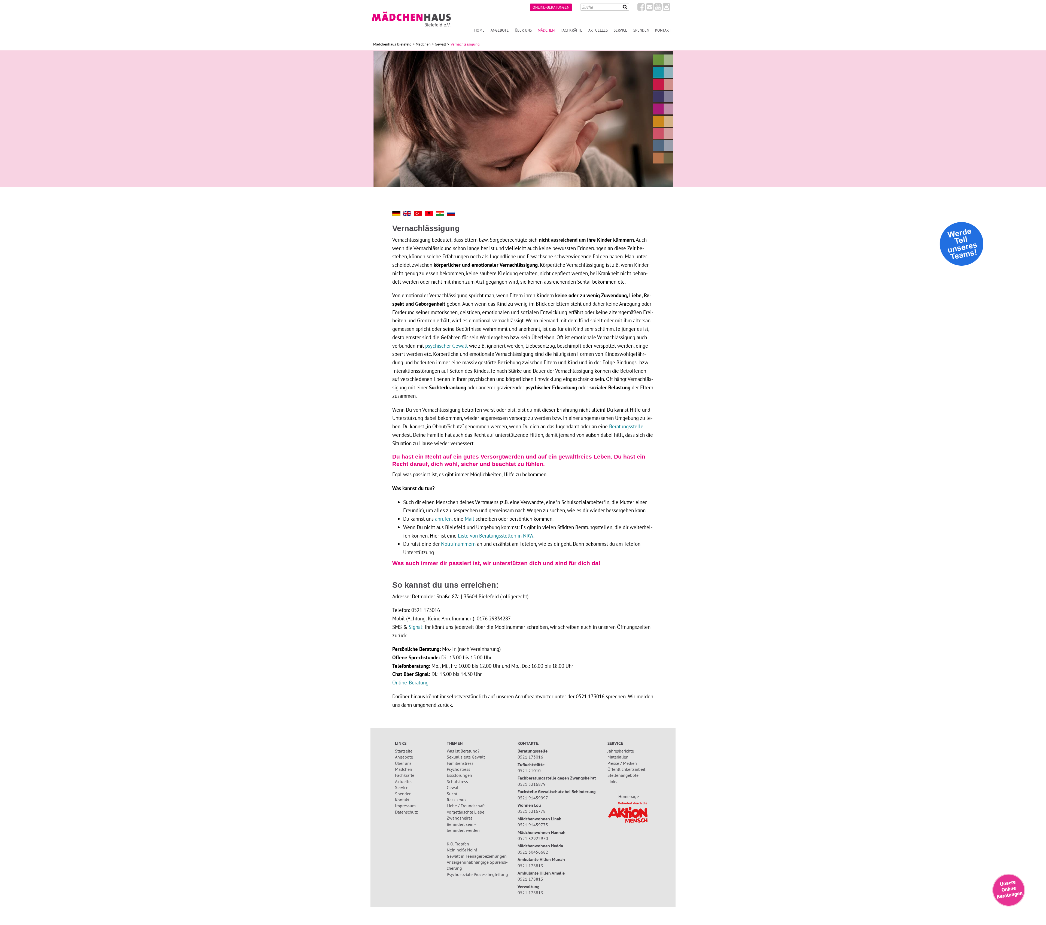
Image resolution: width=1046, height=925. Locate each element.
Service (620, 30)
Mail (469, 518)
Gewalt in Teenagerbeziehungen (477, 856)
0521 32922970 (533, 838)
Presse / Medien (622, 763)
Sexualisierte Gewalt (466, 757)
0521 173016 (530, 757)
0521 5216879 (532, 784)
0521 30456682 (533, 852)
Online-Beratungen (551, 7)
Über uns (523, 30)
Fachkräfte (571, 30)
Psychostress (458, 769)
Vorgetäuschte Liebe (465, 812)
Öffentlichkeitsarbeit (626, 769)
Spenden (641, 30)
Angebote (500, 30)
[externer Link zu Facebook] (641, 8)
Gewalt (440, 44)
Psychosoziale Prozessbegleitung (477, 874)
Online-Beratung (410, 682)
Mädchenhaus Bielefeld (392, 44)
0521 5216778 (532, 811)
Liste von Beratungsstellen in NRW (495, 535)
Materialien (617, 757)
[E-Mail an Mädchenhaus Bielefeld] (649, 8)
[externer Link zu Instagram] (666, 8)
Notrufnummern (458, 543)
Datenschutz (406, 812)
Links (612, 781)
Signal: (416, 626)
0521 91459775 (533, 824)
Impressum (405, 805)
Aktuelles (598, 30)
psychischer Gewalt (446, 345)
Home (479, 30)
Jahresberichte (620, 751)
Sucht (452, 793)
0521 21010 (529, 770)
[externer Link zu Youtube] (658, 8)
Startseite (403, 751)
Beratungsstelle (626, 426)
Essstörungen (459, 775)
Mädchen (546, 30)
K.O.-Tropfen (458, 844)
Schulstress (457, 781)
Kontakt (663, 30)
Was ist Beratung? (463, 751)
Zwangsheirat (459, 818)
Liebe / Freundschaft (466, 805)
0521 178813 (530, 865)
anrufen (443, 518)
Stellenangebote (622, 775)
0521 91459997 (533, 797)
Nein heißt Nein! (462, 850)
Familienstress (460, 763)
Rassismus (456, 799)
